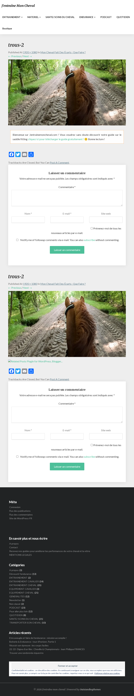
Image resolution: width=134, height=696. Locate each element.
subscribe (89, 239)
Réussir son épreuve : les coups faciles (29, 645)
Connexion (14, 507)
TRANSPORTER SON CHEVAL (25, 622)
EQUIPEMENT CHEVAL (21, 592)
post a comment (59, 162)
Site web (106, 213)
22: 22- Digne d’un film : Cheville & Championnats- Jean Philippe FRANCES (47, 649)
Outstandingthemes (90, 689)
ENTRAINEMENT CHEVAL (23, 585)
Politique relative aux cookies (107, 673)
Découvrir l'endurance (20, 574)
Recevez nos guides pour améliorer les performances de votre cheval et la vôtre (49, 551)
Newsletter (15, 600)
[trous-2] (67, 93)
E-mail (67, 213)
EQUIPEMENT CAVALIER (22, 588)
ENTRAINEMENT (11, 17)
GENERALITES (17, 596)
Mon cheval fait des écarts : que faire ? (63, 52)
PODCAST (106, 17)
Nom (28, 213)
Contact (13, 547)
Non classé (14, 603)
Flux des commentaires (21, 514)
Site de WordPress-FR (20, 518)
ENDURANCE (86, 17)
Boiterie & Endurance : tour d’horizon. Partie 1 (32, 641)
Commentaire (67, 186)
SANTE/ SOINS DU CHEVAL (60, 17)
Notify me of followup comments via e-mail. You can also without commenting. (69, 239)
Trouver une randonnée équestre (26, 653)
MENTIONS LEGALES (20, 554)
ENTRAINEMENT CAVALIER (24, 581)
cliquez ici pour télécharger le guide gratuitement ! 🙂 (58, 139)
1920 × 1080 (30, 52)
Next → (27, 56)
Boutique (7, 28)
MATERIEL (33, 17)
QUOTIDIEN (123, 17)
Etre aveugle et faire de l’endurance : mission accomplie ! (38, 638)
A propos (14, 543)
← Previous (14, 56)
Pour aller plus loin (18, 611)
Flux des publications (20, 510)
